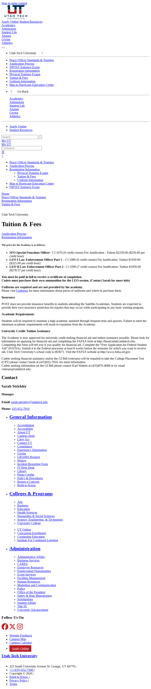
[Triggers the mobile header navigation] (3, 47)
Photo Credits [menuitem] (25, 474)
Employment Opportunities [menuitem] (34, 571)
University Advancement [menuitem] (32, 610)
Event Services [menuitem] (26, 574)
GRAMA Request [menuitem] (28, 457)
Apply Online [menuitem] (20, 648)
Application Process (21, 63)
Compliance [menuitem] (24, 446)
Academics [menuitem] (8, 25)
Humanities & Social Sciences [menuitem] (36, 516)
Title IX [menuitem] (22, 606)
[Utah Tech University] (16, 18)
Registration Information (24, 70)
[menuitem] (79, 417)
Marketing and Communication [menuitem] (36, 585)
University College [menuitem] (29, 523)
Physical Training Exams (24, 74)
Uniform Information (22, 81)
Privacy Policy (18, 680)
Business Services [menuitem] (28, 560)
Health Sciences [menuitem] (27, 512)
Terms (13, 684)
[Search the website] (40, 137)
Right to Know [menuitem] (26, 485)
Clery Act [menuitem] (23, 439)
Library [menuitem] (22, 471)
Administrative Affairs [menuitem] (31, 557)
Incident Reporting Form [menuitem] (32, 464)
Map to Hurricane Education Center (31, 85)
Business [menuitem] (22, 505)
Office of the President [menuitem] (31, 592)
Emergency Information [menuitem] (32, 450)
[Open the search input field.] (3, 148)
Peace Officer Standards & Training (31, 60)
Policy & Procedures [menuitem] (30, 478)
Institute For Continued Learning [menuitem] (37, 540)
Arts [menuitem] (20, 502)
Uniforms (22, 290)
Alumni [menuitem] (6, 35)
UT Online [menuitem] (24, 529)
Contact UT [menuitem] (24, 443)
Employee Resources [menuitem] (30, 567)
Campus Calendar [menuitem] (20, 642)
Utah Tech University (19, 655)
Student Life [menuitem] (9, 32)
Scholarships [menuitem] (25, 599)
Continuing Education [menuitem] (31, 536)
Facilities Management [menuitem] (31, 578)
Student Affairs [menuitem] (26, 602)
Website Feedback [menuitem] (20, 635)
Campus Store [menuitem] (26, 435)
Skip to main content (14, 3)
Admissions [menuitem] (9, 28)
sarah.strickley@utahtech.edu (29, 402)
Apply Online (10, 21)
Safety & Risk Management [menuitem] (34, 595)
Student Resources (30, 21)
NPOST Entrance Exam (24, 67)
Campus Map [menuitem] (17, 639)
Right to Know (19, 677)
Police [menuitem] (21, 588)
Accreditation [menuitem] (25, 425)
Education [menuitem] (23, 509)
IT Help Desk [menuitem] (25, 467)
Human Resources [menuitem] (28, 581)
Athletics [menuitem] (7, 43)
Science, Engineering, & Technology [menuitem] (40, 519)
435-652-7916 (20, 408)
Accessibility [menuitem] (25, 428)
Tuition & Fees (18, 77)
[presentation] (11, 204)
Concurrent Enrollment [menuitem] (31, 533)
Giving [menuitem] (6, 39)
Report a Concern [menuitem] (28, 481)
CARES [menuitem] (22, 564)
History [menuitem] (22, 460)
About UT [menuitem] (23, 432)
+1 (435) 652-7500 (21, 670)
